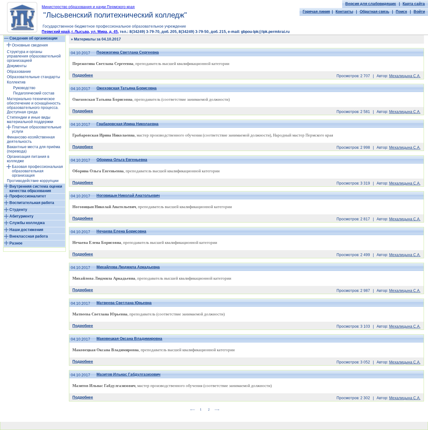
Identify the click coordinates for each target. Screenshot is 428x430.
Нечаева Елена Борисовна (121, 231)
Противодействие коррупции (33, 181)
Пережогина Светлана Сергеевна (128, 52)
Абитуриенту (21, 216)
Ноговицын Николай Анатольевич (128, 195)
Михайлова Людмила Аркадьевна (128, 267)
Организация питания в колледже (28, 158)
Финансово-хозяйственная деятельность (31, 139)
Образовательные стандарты (33, 77)
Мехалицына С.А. (404, 76)
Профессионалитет (27, 196)
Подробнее (82, 75)
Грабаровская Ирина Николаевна (128, 124)
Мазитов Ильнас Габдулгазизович (128, 374)
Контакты (344, 11)
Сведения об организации (33, 38)
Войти (419, 11)
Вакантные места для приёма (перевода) (33, 149)
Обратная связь (374, 11)
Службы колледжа (27, 223)
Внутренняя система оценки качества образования (35, 188)
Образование (19, 71)
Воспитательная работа (31, 203)
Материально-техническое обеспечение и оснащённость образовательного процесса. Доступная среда (33, 105)
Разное (16, 243)
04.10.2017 (80, 53)
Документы (17, 66)
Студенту (18, 209)
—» (217, 409)
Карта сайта (414, 4)
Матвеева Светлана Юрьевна (124, 303)
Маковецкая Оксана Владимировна (129, 338)
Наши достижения (26, 230)
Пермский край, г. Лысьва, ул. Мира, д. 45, (80, 32)
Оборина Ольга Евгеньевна (122, 160)
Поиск (401, 11)
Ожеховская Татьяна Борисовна (127, 88)
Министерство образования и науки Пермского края (88, 7)
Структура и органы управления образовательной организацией (34, 56)
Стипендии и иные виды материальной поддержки (30, 119)
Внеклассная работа (28, 236)
